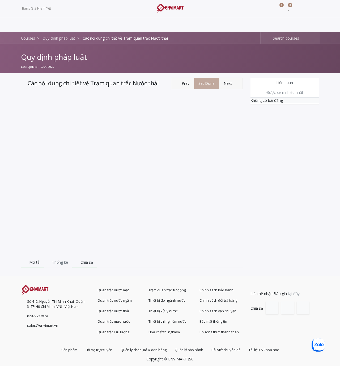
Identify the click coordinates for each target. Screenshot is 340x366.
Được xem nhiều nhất (284, 92)
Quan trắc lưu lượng (113, 332)
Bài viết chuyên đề (225, 349)
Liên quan (284, 82)
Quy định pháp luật (54, 57)
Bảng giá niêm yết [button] (37, 8)
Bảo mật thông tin (213, 321)
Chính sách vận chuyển (217, 311)
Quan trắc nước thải (113, 311)
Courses (28, 38)
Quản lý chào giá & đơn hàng (144, 349)
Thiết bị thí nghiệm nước (167, 321)
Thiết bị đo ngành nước (166, 300)
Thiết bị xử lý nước (162, 311)
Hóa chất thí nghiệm (164, 332)
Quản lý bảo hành (189, 349)
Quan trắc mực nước (113, 321)
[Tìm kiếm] (265, 38)
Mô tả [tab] (34, 262)
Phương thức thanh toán (219, 332)
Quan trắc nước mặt (113, 290)
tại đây (294, 293)
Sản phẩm (69, 349)
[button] (182, 84)
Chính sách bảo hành (216, 290)
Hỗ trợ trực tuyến (99, 349)
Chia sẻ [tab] (86, 262)
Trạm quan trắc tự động (167, 290)
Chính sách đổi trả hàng (218, 300)
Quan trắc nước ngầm (114, 300)
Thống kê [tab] (59, 262)
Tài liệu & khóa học (264, 349)
